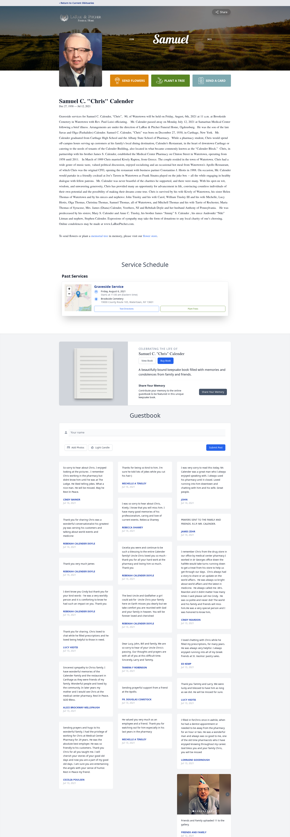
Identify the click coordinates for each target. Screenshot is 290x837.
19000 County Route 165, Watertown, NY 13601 (127, 302)
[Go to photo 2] (195, 811)
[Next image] (228, 794)
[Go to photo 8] (207, 811)
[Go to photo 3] (197, 811)
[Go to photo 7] (205, 811)
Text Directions (127, 308)
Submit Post (216, 447)
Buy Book (165, 360)
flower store (150, 236)
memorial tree (99, 236)
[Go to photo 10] (211, 811)
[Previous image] (180, 794)
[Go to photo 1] (193, 811)
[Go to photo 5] (201, 811)
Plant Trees (193, 308)
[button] (78, 294)
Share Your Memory (213, 391)
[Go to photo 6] (203, 811)
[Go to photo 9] (209, 811)
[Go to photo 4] (199, 811)
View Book (147, 360)
